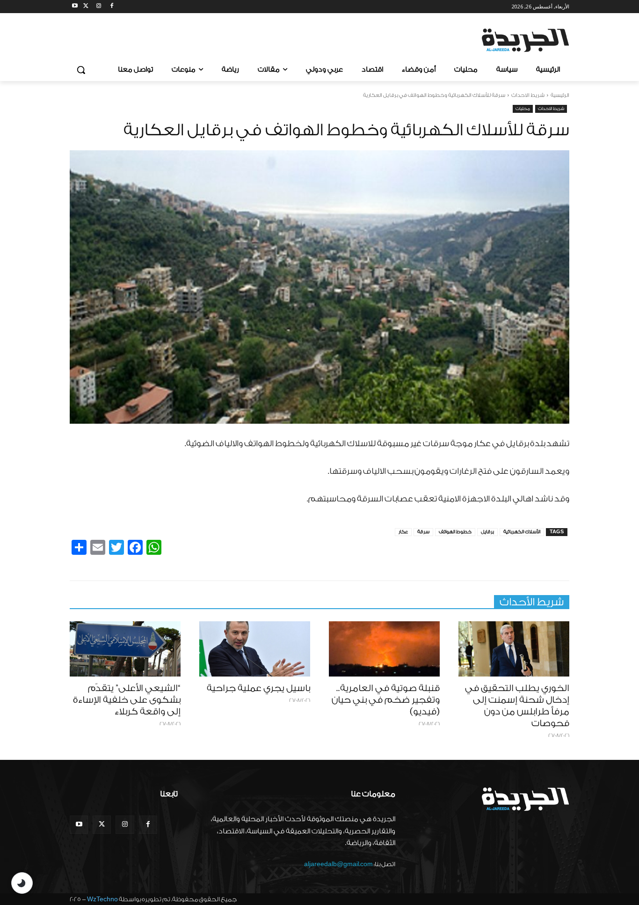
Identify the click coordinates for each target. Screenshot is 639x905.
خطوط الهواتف (455, 532)
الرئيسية (560, 95)
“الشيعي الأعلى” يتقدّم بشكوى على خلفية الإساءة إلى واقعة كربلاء (127, 700)
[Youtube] (75, 6)
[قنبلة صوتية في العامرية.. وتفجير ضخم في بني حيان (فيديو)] (384, 649)
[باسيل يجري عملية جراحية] (254, 649)
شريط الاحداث (528, 95)
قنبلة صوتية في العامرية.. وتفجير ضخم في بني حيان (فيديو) (386, 700)
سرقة (423, 532)
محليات (523, 108)
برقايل (487, 532)
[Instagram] (99, 6)
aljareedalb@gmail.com (338, 864)
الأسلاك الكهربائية (521, 532)
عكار (403, 532)
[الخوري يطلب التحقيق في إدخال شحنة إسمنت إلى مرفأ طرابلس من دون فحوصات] (513, 649)
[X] (85, 6)
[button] (81, 70)
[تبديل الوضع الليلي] (22, 883)
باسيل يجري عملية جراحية (258, 688)
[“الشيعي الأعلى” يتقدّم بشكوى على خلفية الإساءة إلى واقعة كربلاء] (125, 649)
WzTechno (102, 899)
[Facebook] (111, 6)
